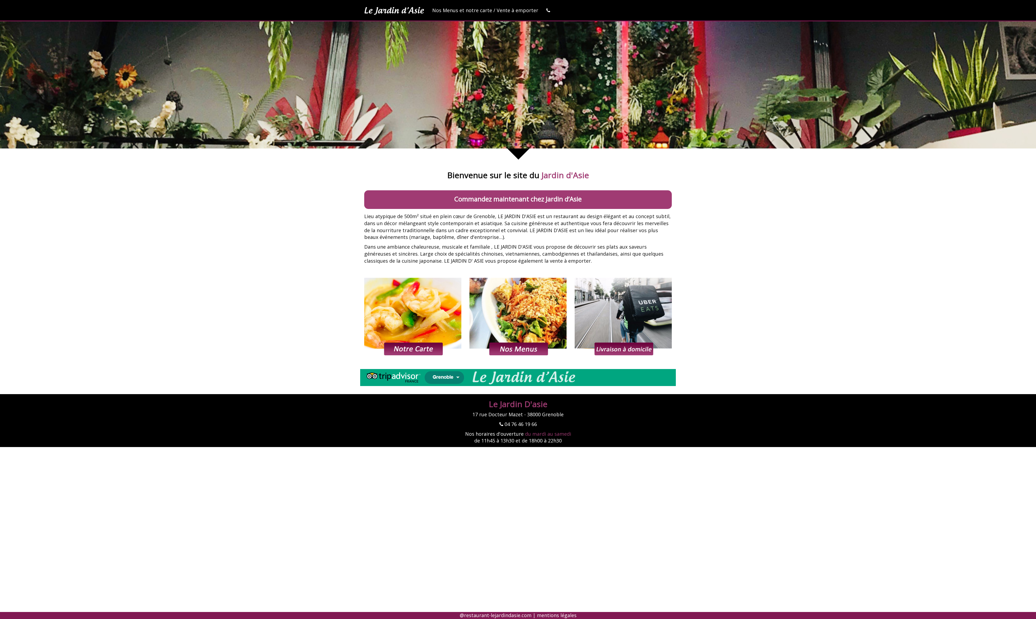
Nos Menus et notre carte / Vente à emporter (485, 10)
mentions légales (557, 615)
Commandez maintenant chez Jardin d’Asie (518, 198)
